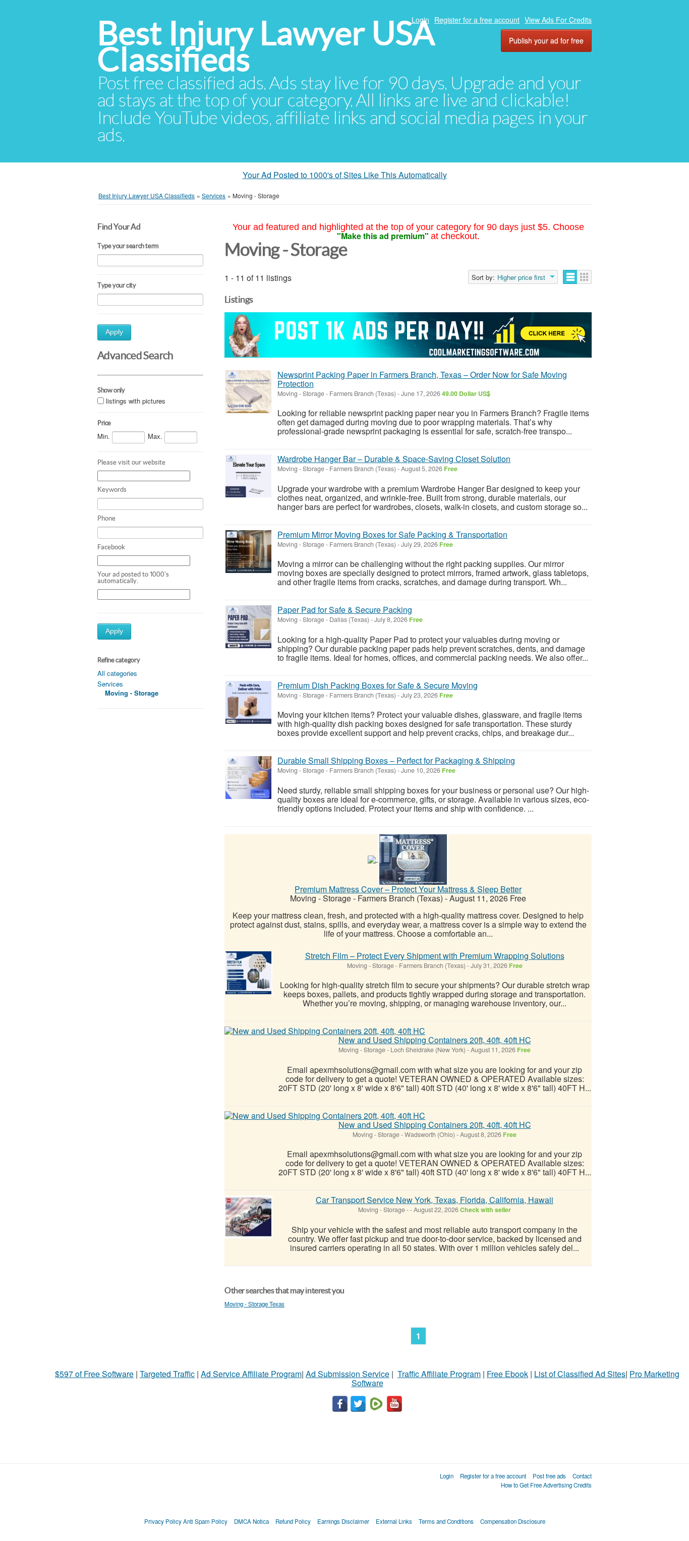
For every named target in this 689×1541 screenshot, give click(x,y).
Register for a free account (477, 20)
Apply (114, 332)
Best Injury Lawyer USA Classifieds (266, 46)
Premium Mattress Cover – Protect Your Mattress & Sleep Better (408, 889)
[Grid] (584, 277)
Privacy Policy (163, 1521)
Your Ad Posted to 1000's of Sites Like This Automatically (345, 175)
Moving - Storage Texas (254, 1304)
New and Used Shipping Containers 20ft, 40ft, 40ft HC (434, 1040)
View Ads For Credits (558, 20)
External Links (394, 1521)
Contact (582, 1476)
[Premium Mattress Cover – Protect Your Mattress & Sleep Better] (413, 858)
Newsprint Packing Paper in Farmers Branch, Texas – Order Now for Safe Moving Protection (422, 379)
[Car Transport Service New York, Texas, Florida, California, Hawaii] (248, 1216)
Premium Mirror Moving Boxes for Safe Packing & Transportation (392, 534)
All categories (117, 673)
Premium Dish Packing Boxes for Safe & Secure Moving (377, 685)
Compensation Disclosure (512, 1521)
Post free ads (549, 1476)
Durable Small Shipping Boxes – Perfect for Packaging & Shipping (396, 760)
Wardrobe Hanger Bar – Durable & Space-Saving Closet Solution (393, 459)
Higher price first (521, 277)
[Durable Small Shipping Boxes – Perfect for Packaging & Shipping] (248, 777)
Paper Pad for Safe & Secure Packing (344, 609)
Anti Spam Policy (205, 1521)
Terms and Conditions (446, 1521)
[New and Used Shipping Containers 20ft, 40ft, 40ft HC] (324, 1031)
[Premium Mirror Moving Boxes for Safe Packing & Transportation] (248, 551)
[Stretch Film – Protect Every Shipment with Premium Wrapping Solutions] (248, 972)
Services (110, 684)
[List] (570, 277)
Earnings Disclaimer (343, 1521)
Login (420, 20)
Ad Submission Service (347, 1374)
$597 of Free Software (94, 1374)
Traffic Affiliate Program (439, 1374)
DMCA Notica (251, 1521)
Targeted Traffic (167, 1374)
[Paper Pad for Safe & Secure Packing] (248, 626)
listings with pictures (135, 401)
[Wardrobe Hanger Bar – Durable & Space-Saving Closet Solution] (248, 475)
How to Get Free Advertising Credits (546, 1485)
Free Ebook (507, 1374)
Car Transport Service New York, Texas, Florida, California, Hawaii (434, 1200)
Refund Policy (293, 1521)
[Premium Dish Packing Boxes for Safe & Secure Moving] (248, 702)
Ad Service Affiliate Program (251, 1374)
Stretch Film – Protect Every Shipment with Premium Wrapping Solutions (434, 955)
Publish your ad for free (546, 40)
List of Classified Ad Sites (579, 1374)
